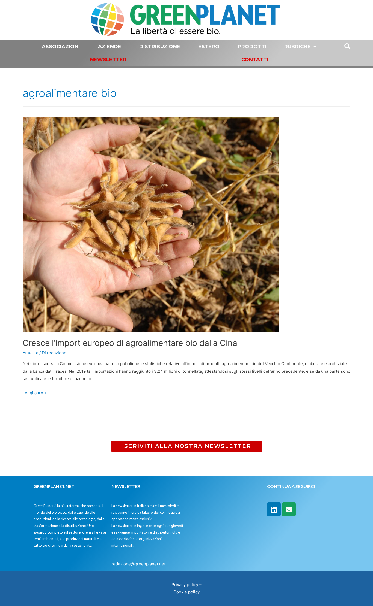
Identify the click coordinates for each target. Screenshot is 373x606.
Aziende (109, 47)
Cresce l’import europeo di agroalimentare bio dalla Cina (130, 343)
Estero (209, 47)
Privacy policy (184, 584)
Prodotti (252, 47)
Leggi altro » (34, 392)
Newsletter (108, 60)
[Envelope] (289, 509)
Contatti (254, 60)
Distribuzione (159, 47)
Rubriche (297, 47)
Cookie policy (186, 592)
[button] (186, 446)
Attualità (30, 352)
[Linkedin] (274, 509)
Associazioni (61, 47)
